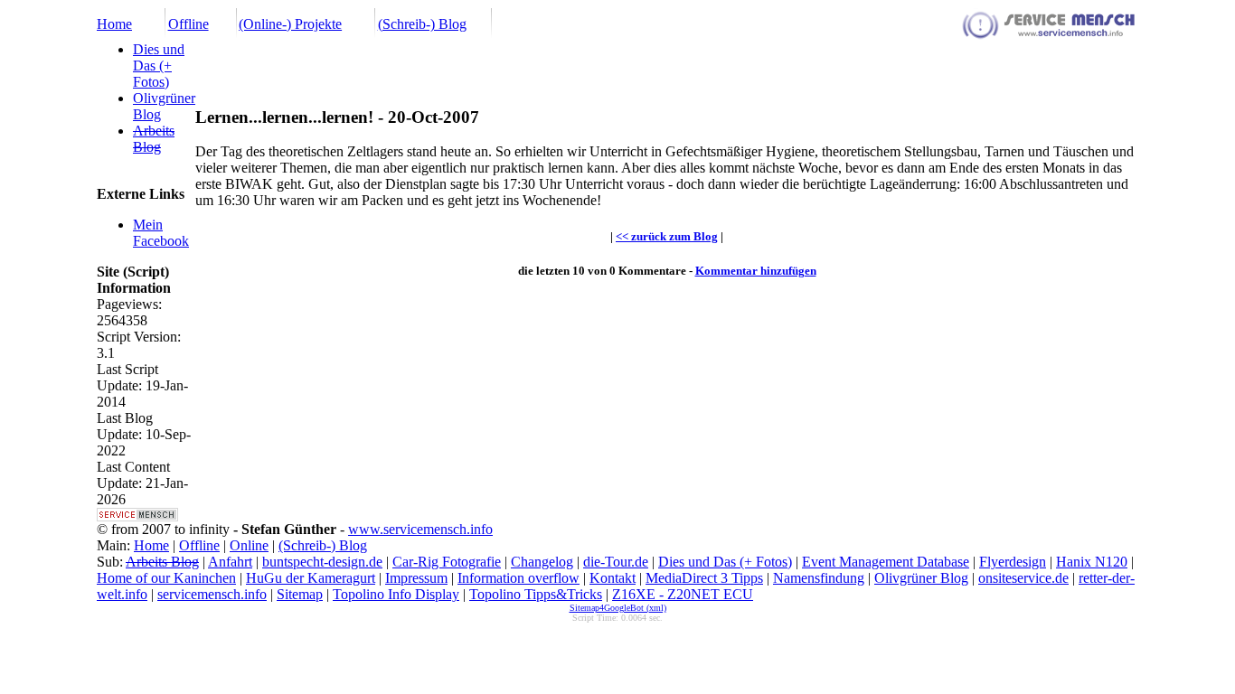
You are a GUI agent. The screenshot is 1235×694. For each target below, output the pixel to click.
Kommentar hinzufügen (755, 270)
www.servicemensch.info (420, 529)
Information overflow (518, 578)
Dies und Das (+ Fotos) (158, 65)
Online (249, 545)
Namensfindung (818, 578)
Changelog (542, 561)
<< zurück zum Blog (667, 236)
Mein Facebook (161, 233)
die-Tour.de (615, 561)
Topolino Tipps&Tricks (535, 594)
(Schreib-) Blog (422, 24)
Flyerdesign (1012, 561)
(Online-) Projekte (290, 24)
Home (114, 24)
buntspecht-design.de (322, 561)
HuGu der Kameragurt (310, 578)
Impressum (416, 578)
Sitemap (300, 594)
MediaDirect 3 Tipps (704, 578)
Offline (188, 24)
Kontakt (612, 578)
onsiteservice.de (1023, 578)
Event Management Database (885, 561)
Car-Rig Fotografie (446, 561)
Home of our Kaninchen (166, 578)
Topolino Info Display (396, 594)
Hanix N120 (1091, 561)
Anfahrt (230, 561)
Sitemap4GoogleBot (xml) (618, 608)
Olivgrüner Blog (921, 578)
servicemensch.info (212, 594)
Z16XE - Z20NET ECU (682, 594)
